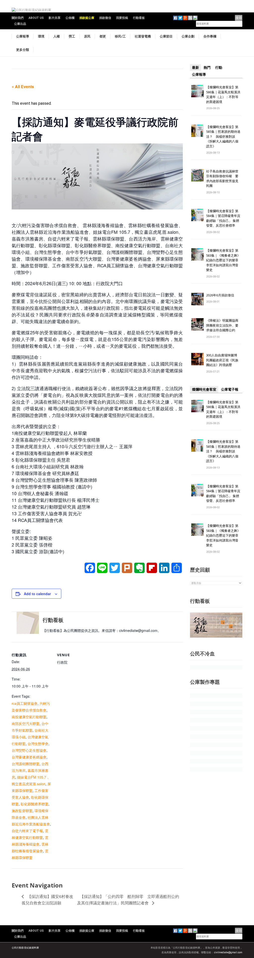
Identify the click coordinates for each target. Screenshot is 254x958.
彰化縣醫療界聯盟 (34, 803)
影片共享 (55, 18)
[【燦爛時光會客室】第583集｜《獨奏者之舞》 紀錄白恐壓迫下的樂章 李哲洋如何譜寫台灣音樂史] (197, 254)
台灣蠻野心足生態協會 (29, 750)
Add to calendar (37, 593)
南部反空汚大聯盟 (25, 723)
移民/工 (120, 36)
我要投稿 (122, 18)
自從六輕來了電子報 (27, 830)
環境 (41, 36)
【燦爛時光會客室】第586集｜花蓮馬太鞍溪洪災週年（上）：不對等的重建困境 (223, 94)
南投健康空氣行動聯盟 (29, 716)
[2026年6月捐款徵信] (197, 299)
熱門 (207, 67)
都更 (102, 36)
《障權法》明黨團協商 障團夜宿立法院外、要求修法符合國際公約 (224, 325)
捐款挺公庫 (86, 18)
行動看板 (139, 18)
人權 (56, 36)
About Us (36, 18)
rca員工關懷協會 (24, 703)
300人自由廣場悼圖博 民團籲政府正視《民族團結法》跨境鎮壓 (223, 360)
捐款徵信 (105, 18)
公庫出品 (20, 24)
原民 (87, 36)
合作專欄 (209, 36)
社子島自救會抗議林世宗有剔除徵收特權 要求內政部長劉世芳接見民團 (222, 178)
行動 (218, 67)
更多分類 (22, 49)
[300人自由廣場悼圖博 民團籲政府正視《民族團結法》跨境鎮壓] (197, 359)
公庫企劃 (188, 36)
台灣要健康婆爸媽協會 (29, 756)
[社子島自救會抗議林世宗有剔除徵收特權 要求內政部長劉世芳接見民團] (197, 175)
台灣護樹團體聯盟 (25, 763)
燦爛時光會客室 (204, 389)
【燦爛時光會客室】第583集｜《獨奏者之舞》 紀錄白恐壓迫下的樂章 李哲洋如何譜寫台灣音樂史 (223, 260)
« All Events (23, 86)
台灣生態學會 (38, 743)
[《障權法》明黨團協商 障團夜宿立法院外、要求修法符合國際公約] (197, 324)
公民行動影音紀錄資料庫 (25, 947)
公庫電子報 (229, 389)
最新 (195, 67)
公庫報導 (22, 36)
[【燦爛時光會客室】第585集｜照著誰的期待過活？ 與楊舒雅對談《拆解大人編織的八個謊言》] (197, 130)
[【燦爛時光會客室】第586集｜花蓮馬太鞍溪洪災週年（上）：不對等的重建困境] (197, 91)
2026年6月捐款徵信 (220, 295)
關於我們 (18, 18)
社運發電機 (143, 36)
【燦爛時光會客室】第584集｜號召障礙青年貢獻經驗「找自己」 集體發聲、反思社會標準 (223, 218)
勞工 (72, 36)
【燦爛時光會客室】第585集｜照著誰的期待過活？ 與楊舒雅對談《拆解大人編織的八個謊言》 (223, 136)
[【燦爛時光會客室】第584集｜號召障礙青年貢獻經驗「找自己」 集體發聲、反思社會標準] (197, 214)
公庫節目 (166, 36)
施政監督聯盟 (22, 810)
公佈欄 (69, 18)
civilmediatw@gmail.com (228, 952)
